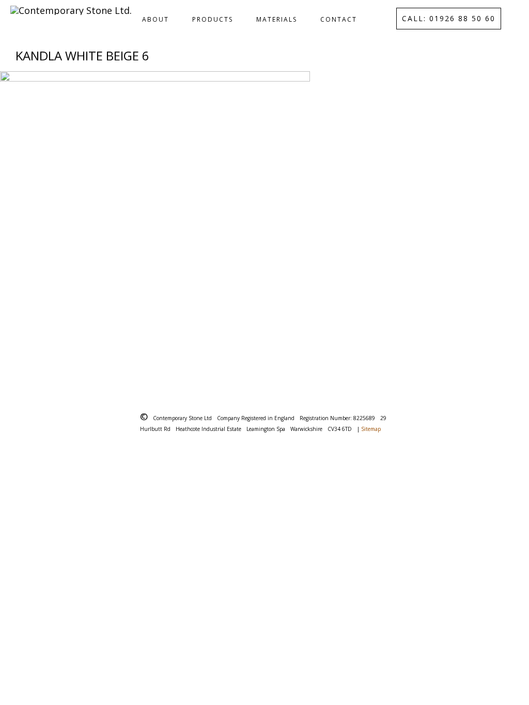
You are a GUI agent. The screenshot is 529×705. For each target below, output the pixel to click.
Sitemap (371, 428)
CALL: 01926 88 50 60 (448, 18)
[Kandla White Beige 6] (264, 226)
